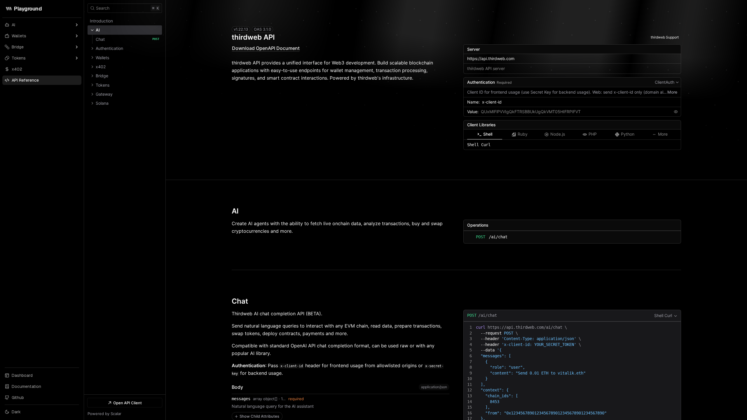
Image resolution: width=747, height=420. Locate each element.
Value (472, 111)
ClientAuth (667, 83)
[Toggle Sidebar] (83, 210)
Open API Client (127, 402)
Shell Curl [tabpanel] (479, 144)
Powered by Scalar (104, 413)
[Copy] (673, 329)
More (672, 92)
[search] (125, 8)
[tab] (484, 134)
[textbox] (580, 102)
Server (473, 49)
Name (473, 101)
